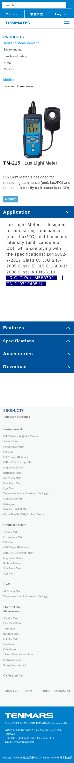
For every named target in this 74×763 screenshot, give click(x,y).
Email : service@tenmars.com (19, 741)
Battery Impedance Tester (15, 665)
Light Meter (9, 488)
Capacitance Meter (12, 659)
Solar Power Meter (12, 483)
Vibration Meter (11, 441)
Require (11, 199)
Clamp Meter (9, 649)
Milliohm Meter (11, 639)
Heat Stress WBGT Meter (16, 509)
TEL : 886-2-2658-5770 (17, 738)
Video (45, 690)
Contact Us (62, 690)
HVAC (7, 584)
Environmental (12, 429)
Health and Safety (15, 56)
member (12, 14)
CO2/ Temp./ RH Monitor (16, 457)
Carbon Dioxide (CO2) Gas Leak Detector (24, 514)
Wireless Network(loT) (17, 416)
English (61, 14)
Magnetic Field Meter (13, 467)
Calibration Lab (13, 675)
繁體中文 (36, 14)
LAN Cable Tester (12, 623)
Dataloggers (9, 504)
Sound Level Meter (12, 498)
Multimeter (8, 644)
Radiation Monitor (12, 472)
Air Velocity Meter (12, 478)
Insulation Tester (11, 633)
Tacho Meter (9, 628)
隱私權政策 (66, 757)
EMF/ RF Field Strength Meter (18, 462)
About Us (11, 690)
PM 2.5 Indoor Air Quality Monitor (20, 436)
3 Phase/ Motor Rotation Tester (18, 654)
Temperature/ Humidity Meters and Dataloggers (26, 493)
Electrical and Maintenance (12, 609)
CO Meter (8, 451)
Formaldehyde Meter (13, 446)
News (28, 690)
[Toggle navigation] (66, 25)
